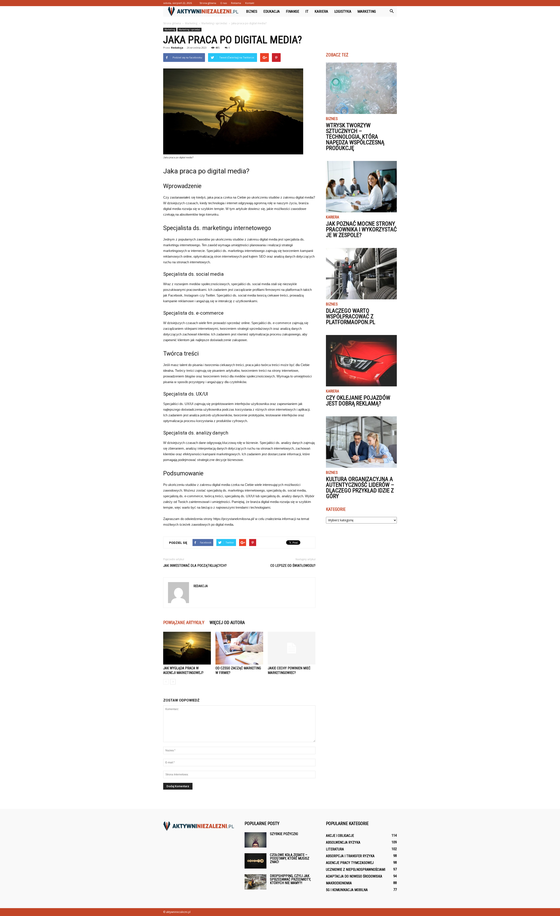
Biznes (251, 11)
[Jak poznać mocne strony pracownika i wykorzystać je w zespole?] (361, 186)
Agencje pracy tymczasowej (350, 863)
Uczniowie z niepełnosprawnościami (355, 869)
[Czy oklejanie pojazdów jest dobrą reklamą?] (361, 360)
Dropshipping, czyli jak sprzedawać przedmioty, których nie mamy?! (290, 879)
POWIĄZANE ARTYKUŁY (183, 622)
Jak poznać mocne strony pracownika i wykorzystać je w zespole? (361, 229)
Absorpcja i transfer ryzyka (350, 856)
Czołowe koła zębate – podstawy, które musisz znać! (289, 858)
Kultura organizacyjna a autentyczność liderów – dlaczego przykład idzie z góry (360, 487)
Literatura (335, 849)
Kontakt (249, 3)
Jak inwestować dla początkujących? (195, 566)
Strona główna (208, 3)
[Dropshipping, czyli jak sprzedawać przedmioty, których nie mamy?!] (255, 882)
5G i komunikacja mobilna (347, 890)
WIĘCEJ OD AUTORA (227, 622)
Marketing (366, 11)
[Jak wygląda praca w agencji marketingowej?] (187, 648)
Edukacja (271, 11)
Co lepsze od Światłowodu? (292, 566)
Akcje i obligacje (340, 836)
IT (306, 11)
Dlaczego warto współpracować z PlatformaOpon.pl (350, 316)
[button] (391, 11)
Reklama (236, 3)
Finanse (292, 11)
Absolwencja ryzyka (343, 842)
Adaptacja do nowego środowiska (354, 876)
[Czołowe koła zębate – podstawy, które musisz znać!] (255, 861)
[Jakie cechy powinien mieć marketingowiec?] (291, 648)
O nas (223, 3)
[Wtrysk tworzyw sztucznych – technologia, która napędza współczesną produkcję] (361, 88)
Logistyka (342, 11)
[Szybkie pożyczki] (255, 840)
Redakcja (177, 47)
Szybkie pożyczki (284, 834)
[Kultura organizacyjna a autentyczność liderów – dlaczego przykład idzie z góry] (361, 442)
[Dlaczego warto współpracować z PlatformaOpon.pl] (361, 273)
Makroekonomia (339, 883)
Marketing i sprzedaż (189, 29)
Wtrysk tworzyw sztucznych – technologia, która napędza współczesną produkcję (355, 136)
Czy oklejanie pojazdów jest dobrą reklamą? (358, 400)
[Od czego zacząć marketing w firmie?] (239, 648)
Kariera (321, 11)
